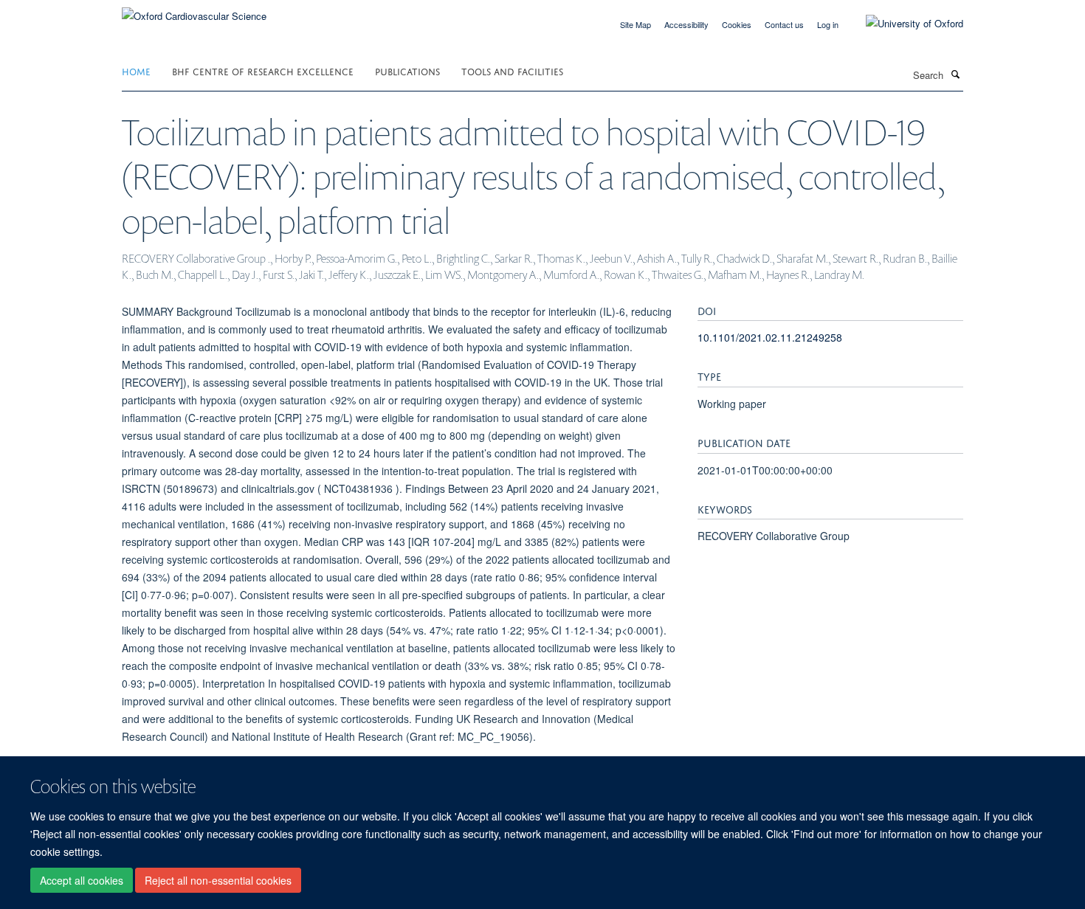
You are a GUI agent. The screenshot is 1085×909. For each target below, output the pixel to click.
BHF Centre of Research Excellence (263, 70)
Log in (827, 24)
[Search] (955, 74)
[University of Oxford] (903, 23)
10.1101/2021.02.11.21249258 (770, 337)
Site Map (635, 24)
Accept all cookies (81, 880)
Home (136, 70)
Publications (407, 70)
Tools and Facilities (512, 70)
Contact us (784, 24)
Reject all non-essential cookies (218, 880)
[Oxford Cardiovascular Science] (194, 11)
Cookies (736, 24)
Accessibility (686, 24)
